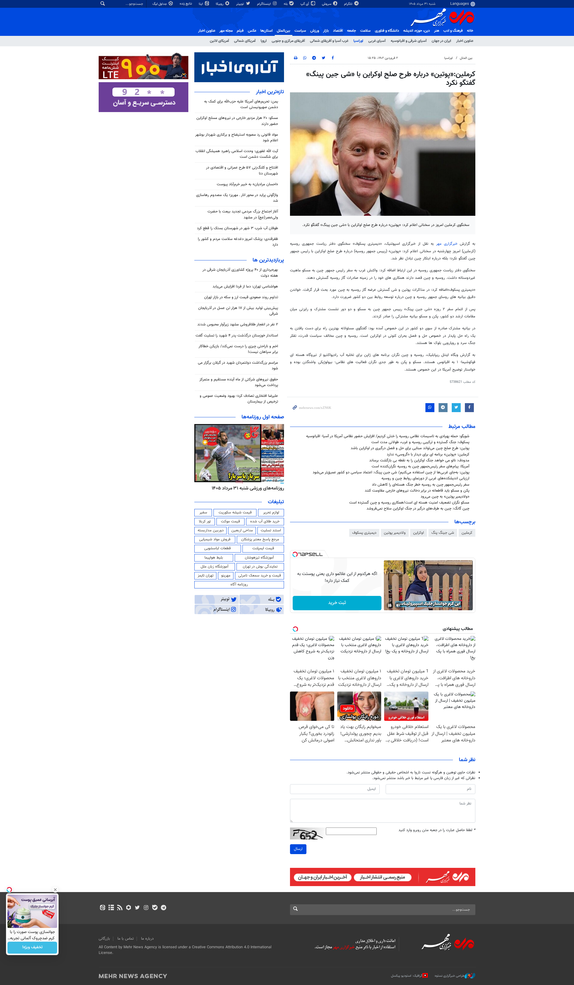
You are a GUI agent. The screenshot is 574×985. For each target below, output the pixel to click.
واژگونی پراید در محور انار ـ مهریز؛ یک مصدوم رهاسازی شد (237, 198)
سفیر (203, 513)
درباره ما (147, 939)
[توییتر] (137, 908)
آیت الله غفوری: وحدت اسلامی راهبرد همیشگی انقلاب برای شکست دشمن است (237, 154)
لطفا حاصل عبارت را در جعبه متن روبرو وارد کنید (437, 830)
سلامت (365, 31)
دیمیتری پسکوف (364, 533)
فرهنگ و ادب (453, 31)
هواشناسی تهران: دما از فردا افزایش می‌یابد (245, 287)
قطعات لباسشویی (217, 548)
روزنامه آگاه (239, 585)
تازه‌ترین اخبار (270, 92)
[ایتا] (102, 908)
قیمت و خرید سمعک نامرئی (259, 576)
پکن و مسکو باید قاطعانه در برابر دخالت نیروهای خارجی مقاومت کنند (417, 491)
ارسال (298, 849)
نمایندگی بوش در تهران (260, 567)
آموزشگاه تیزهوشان (259, 558)
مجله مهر (226, 31)
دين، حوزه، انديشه (416, 31)
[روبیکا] (128, 908)
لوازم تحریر (271, 513)
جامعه (351, 31)
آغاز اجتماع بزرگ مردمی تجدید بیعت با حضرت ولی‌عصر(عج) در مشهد (242, 214)
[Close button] (55, 890)
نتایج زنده (186, 3)
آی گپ (305, 4)
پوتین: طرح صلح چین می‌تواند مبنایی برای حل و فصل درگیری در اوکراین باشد (410, 448)
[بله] (154, 908)
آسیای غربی (377, 41)
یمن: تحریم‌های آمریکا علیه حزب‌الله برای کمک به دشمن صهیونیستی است (241, 104)
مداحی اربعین (242, 530)
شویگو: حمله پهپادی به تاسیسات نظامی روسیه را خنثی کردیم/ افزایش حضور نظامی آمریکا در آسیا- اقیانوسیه (387, 436)
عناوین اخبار (464, 41)
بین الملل (466, 58)
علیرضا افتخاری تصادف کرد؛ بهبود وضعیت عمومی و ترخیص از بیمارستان (239, 399)
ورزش (314, 31)
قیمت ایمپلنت (263, 548)
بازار (326, 31)
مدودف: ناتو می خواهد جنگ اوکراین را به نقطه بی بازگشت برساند (419, 461)
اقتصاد (338, 31)
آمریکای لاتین (219, 41)
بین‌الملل (283, 31)
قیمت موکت (230, 521)
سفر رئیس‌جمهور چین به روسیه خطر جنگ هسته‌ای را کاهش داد (420, 485)
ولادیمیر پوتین (395, 533)
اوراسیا (358, 41)
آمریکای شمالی (245, 41)
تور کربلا (205, 521)
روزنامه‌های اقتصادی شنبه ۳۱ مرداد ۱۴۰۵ (246, 488)
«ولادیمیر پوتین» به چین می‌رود (445, 497)
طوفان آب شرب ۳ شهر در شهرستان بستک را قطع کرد (237, 228)
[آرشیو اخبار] (111, 908)
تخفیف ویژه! (32, 947)
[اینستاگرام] (146, 908)
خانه (470, 31)
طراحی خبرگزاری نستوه (450, 975)
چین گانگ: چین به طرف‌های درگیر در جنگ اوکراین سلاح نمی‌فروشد (418, 509)
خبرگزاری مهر (446, 244)
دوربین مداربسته (211, 530)
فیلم (240, 31)
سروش (327, 4)
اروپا (264, 41)
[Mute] (398, 605)
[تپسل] (295, 554)
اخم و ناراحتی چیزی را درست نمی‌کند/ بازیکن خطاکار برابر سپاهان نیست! (238, 349)
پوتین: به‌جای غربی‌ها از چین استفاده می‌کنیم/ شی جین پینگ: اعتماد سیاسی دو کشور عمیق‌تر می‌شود (391, 472)
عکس (252, 31)
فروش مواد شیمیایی (214, 539)
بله (286, 4)
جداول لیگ (160, 4)
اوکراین (418, 533)
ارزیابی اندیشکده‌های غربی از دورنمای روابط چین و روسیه (425, 478)
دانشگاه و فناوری (387, 31)
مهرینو (225, 576)
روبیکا (220, 4)
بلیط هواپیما (213, 558)
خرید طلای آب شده (265, 521)
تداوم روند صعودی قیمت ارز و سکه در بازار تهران (241, 297)
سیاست (300, 31)
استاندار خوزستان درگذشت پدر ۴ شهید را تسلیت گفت (237, 336)
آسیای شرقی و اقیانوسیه (409, 41)
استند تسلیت (271, 530)
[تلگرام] (163, 908)
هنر (436, 31)
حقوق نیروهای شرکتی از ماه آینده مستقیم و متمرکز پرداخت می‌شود (238, 382)
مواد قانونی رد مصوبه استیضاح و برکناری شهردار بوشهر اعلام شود (236, 137)
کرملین (467, 533)
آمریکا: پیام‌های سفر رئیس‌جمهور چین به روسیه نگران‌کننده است (420, 466)
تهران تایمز (205, 576)
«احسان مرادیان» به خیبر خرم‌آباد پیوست (247, 184)
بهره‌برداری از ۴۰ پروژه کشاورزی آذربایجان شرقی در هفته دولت (240, 273)
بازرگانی (104, 939)
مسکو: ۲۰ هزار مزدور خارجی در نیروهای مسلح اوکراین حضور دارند (237, 121)
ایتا (201, 4)
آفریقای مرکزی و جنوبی (288, 41)
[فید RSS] (119, 908)
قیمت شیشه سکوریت (235, 513)
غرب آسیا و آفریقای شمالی (329, 41)
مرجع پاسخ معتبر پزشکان (260, 539)
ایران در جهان (441, 41)
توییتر (240, 4)
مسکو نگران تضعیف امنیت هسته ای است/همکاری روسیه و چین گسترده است (409, 503)
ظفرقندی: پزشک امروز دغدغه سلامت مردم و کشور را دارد (238, 242)
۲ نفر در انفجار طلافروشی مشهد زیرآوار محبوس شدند (237, 325)
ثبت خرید (337, 603)
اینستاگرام (264, 4)
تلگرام (348, 4)
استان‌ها (266, 31)
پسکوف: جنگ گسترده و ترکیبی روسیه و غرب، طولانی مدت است (420, 442)
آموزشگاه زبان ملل (214, 567)
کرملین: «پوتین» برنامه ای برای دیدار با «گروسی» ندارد (428, 455)
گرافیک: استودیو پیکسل (406, 975)
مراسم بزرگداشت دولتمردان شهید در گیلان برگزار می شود (238, 365)
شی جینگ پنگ (442, 533)
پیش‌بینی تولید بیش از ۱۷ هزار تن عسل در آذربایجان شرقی (238, 311)
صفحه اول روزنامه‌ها (263, 417)
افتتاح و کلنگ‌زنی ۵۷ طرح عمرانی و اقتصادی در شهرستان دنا (242, 170)
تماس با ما (125, 939)
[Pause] (389, 605)
